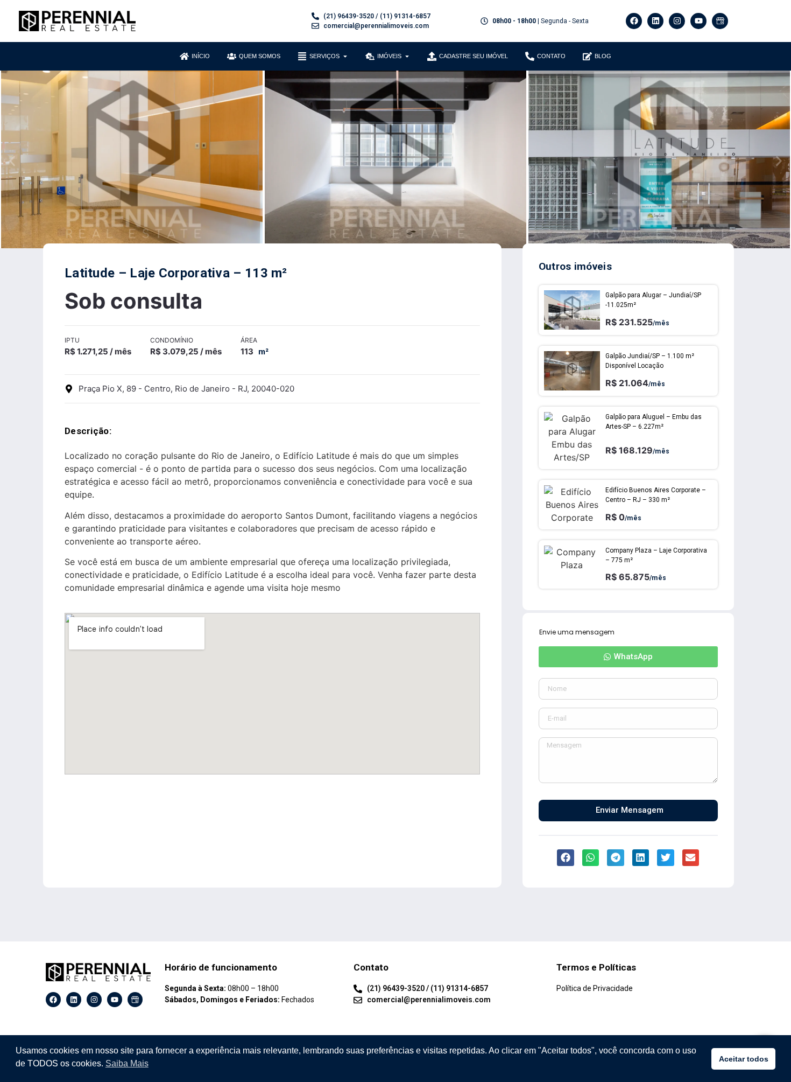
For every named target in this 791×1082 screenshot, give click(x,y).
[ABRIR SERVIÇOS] (345, 56)
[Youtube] (698, 21)
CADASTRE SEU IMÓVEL (473, 56)
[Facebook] (634, 21)
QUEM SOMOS (259, 56)
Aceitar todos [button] (743, 1059)
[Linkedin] (655, 21)
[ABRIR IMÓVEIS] (407, 56)
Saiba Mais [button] (127, 1063)
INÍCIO (201, 56)
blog (603, 56)
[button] (12, 160)
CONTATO (551, 56)
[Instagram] (677, 21)
